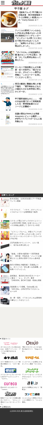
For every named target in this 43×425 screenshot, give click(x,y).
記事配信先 (6, 407)
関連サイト (6, 339)
